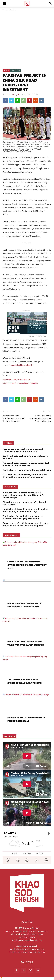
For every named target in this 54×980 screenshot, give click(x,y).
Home (5, 10)
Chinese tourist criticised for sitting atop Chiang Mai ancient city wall (26, 565)
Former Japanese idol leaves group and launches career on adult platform (23, 450)
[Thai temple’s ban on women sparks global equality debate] (27, 673)
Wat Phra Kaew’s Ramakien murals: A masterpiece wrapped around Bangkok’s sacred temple (23, 495)
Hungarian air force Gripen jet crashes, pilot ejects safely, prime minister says (25, 510)
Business (13, 10)
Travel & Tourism (11, 535)
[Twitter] (30, 970)
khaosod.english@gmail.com (30, 940)
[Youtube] (37, 970)
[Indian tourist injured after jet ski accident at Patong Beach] (27, 597)
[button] (50, 3)
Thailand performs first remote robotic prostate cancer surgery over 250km (22, 517)
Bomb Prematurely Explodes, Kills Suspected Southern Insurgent (13, 418)
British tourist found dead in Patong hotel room (27, 470)
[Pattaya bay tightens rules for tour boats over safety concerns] (27, 635)
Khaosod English (12, 95)
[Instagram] (23, 970)
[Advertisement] (27, 40)
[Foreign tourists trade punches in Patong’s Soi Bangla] (27, 711)
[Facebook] (16, 970)
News (6, 70)
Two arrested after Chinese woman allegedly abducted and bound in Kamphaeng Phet (25, 524)
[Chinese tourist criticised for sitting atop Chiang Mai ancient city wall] (27, 559)
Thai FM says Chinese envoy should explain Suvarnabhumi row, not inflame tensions (25, 476)
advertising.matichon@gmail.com (30, 949)
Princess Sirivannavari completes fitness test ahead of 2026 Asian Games (26, 464)
